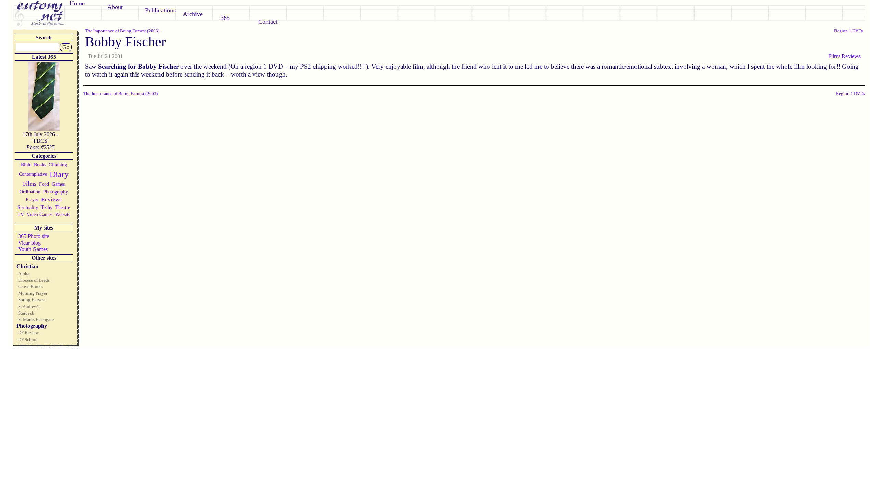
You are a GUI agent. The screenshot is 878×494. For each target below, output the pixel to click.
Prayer (32, 199)
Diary (59, 174)
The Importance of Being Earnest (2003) (122, 30)
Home (77, 3)
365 (225, 17)
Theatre (62, 207)
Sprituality (27, 207)
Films (29, 183)
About (115, 6)
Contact (267, 21)
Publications (160, 10)
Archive (193, 14)
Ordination (30, 192)
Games (58, 184)
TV (20, 214)
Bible (26, 164)
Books (40, 164)
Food (44, 184)
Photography (55, 192)
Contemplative (33, 174)
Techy (46, 207)
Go (65, 47)
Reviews (51, 199)
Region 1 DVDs (848, 30)
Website (62, 214)
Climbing (58, 164)
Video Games (39, 214)
